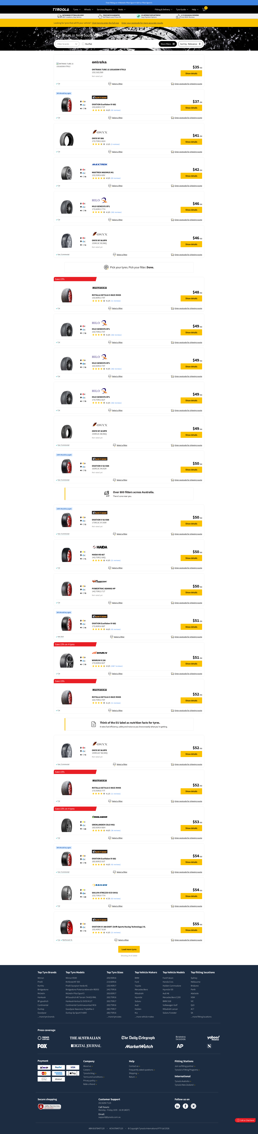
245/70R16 (111, 989)
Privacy (89, 1080)
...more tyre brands (46, 1016)
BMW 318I (167, 1001)
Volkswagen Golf (170, 1005)
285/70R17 (111, 1009)
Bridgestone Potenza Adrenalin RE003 (82, 989)
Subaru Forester (170, 1012)
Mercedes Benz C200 (172, 997)
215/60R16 (111, 981)
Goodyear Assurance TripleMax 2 (80, 1009)
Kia (136, 1012)
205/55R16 (111, 977)
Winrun (41, 977)
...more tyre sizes (114, 1016)
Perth (193, 989)
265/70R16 (111, 997)
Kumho (41, 985)
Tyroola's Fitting (186, 1069)
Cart (206, 8)
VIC (192, 1001)
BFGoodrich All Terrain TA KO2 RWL (81, 997)
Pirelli (40, 981)
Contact (133, 1066)
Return (132, 1076)
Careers (86, 1069)
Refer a (89, 1084)
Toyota (138, 985)
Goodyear (42, 1012)
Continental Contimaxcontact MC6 (81, 1005)
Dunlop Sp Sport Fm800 (76, 1012)
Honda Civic (168, 981)
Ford (137, 981)
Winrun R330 (71, 977)
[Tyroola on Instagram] (193, 1106)
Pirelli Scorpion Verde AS (76, 985)
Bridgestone (43, 989)
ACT (192, 1009)
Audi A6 (166, 993)
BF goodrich (43, 1001)
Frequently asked (141, 1069)
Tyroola (88, 1073)
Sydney (194, 977)
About (87, 1066)
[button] (135, 76)
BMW (137, 977)
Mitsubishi (139, 993)
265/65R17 (111, 993)
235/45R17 (111, 985)
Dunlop (41, 1009)
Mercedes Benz (141, 989)
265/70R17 (111, 1001)
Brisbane (195, 985)
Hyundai (138, 997)
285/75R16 (111, 1012)
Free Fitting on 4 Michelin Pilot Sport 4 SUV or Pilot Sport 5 (129, 2)
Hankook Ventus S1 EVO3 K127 (79, 1001)
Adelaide (195, 993)
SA (192, 1012)
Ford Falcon (168, 977)
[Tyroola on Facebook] (185, 1106)
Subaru (138, 1001)
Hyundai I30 (168, 989)
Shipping (133, 1073)
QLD (192, 1005)
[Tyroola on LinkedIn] (177, 1106)
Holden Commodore (172, 985)
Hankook (42, 997)
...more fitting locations (201, 1016)
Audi (137, 1005)
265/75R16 (111, 1005)
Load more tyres (129, 949)
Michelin (41, 993)
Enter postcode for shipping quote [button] (188, 84)
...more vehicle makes (144, 1016)
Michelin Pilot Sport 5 (75, 993)
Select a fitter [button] (117, 84)
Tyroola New (184, 1084)
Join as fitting (184, 1066)
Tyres (64, 31)
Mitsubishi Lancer (170, 1009)
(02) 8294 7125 (104, 1103)
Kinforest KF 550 (73, 981)
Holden (138, 1009)
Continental (43, 1005)
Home (56, 31)
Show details (191, 73)
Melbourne (195, 981)
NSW (193, 997)
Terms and (93, 1076)
